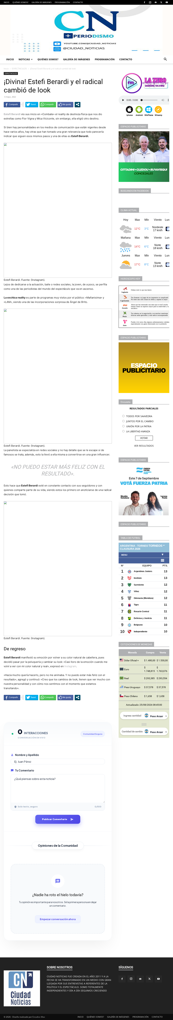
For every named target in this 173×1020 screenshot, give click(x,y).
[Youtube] (166, 2)
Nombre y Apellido (27, 754)
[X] (161, 2)
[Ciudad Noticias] (86, 30)
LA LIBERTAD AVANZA (138, 431)
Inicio (6, 68)
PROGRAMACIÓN (62, 2)
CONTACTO (78, 2)
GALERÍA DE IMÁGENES (42, 2)
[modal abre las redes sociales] (77, 104)
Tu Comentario (24, 770)
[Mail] (155, 2)
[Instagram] (150, 2)
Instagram (70, 666)
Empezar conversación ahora (58, 919)
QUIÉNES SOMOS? (20, 2)
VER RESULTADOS (144, 445)
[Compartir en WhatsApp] (48, 104)
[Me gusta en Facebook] (65, 104)
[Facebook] (144, 2)
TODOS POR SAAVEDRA (139, 416)
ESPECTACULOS (19, 68)
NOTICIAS (24, 59)
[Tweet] (31, 104)
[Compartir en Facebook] (12, 104)
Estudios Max (38, 1016)
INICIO (6, 2)
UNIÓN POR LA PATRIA (138, 426)
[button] (165, 59)
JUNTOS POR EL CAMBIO (140, 421)
